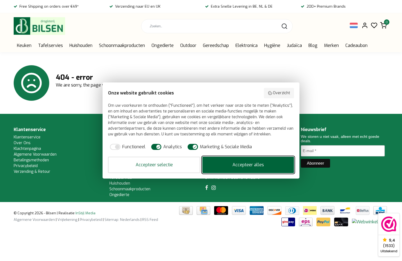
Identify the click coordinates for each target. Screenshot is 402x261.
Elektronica (246, 45)
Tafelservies (50, 45)
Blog (312, 45)
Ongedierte (163, 45)
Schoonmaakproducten (122, 45)
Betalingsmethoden (31, 160)
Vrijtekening (67, 219)
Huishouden (80, 45)
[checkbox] (126, 147)
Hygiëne (272, 45)
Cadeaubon (356, 45)
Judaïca (294, 45)
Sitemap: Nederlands (122, 219)
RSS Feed (150, 219)
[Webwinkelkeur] (369, 222)
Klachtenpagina (27, 148)
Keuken (24, 45)
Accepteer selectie (154, 165)
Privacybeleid (26, 165)
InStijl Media (85, 213)
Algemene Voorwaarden (35, 154)
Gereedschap (216, 45)
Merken (331, 45)
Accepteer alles (248, 165)
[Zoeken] (284, 26)
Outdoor (188, 45)
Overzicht (281, 93)
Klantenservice (27, 137)
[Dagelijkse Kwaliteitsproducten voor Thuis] (39, 26)
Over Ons (22, 143)
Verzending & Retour (32, 171)
